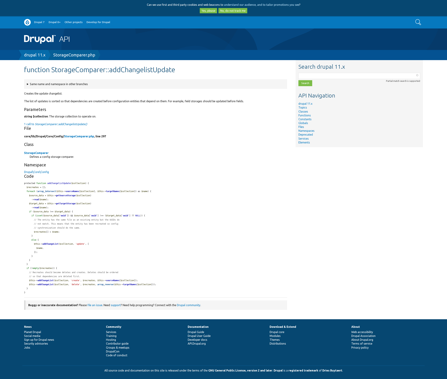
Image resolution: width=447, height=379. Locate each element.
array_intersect (47, 191)
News (28, 326)
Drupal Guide (196, 332)
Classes (303, 111)
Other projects (74, 22)
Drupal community (188, 305)
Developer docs (197, 339)
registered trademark (303, 370)
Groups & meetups (117, 347)
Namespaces (306, 130)
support (116, 305)
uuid (63, 215)
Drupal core (277, 332)
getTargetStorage (65, 203)
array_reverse (105, 284)
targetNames (112, 191)
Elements (304, 142)
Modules (275, 335)
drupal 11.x (34, 55)
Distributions (278, 343)
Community (113, 326)
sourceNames (72, 191)
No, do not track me (233, 10)
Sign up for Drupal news (39, 339)
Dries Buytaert (332, 370)
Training (111, 335)
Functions (304, 115)
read (36, 199)
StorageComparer (36, 152)
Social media (32, 335)
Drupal (278, 370)
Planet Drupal (32, 332)
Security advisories (36, 343)
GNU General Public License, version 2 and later (240, 370)
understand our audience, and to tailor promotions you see (261, 4)
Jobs (27, 347)
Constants (305, 119)
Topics (302, 107)
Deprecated (305, 134)
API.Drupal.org (197, 343)
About (355, 326)
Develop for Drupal (98, 22)
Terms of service (361, 343)
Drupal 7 (39, 22)
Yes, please (208, 10)
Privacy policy (360, 347)
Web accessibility (362, 332)
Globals (303, 123)
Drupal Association (363, 335)
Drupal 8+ (55, 22)
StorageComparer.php (74, 55)
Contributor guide (117, 343)
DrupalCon (112, 351)
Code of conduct (116, 355)
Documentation (198, 326)
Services (303, 138)
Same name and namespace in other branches (59, 84)
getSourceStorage (65, 195)
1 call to (55, 124)
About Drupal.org (362, 339)
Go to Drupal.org (27, 22)
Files (301, 126)
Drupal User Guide (199, 335)
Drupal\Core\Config (36, 172)
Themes (275, 339)
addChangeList (50, 244)
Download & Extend (283, 326)
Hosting (111, 339)
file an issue (94, 305)
